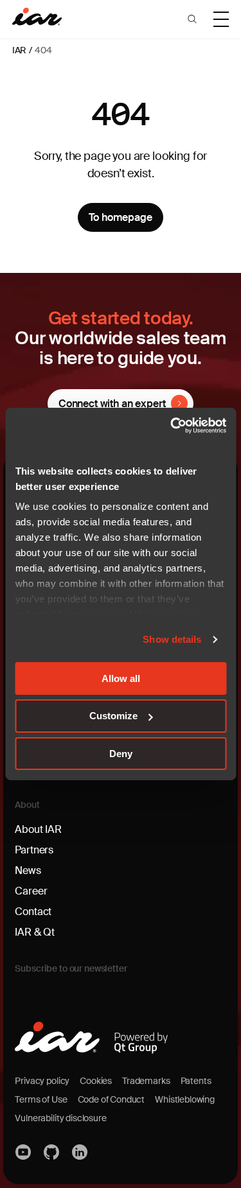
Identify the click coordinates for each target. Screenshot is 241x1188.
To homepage (120, 217)
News (27, 870)
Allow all (121, 677)
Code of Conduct (111, 1099)
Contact (33, 911)
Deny (120, 753)
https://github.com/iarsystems (52, 1152)
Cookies (96, 1081)
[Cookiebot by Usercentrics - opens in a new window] (171, 425)
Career (31, 891)
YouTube (24, 1152)
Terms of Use (41, 1099)
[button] (192, 19)
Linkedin (80, 1152)
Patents (196, 1081)
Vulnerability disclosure (60, 1118)
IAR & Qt (35, 932)
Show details (172, 639)
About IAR (38, 829)
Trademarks (146, 1081)
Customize (113, 715)
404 (43, 50)
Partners (34, 850)
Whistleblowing (185, 1099)
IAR (19, 50)
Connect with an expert (111, 403)
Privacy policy (42, 1081)
